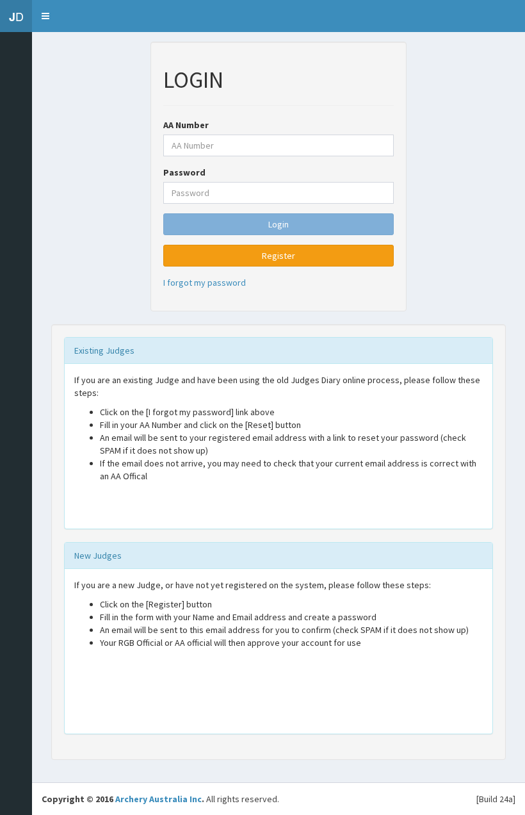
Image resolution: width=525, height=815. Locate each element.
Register (278, 255)
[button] (45, 16)
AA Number (186, 125)
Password (184, 172)
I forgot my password (204, 282)
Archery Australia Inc (158, 799)
